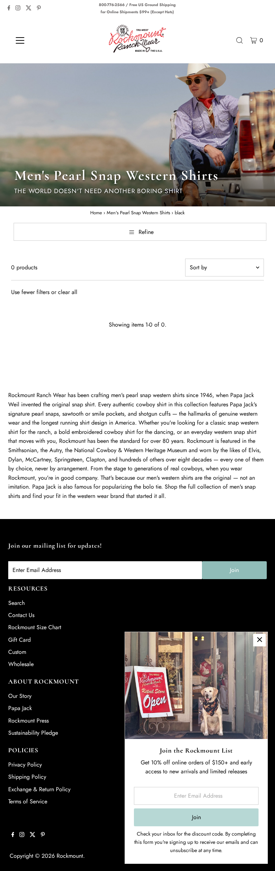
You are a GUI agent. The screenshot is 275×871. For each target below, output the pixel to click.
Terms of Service (27, 801)
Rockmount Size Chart (34, 627)
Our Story (20, 696)
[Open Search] (239, 40)
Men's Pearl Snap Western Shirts (138, 212)
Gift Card (19, 640)
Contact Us (21, 615)
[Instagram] (18, 8)
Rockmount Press (28, 720)
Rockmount (70, 856)
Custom (17, 652)
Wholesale (21, 664)
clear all (67, 292)
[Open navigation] (41, 40)
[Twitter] (28, 8)
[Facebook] (9, 8)
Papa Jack (20, 708)
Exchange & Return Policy (39, 789)
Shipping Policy (27, 777)
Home (96, 212)
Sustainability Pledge (33, 733)
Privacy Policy (25, 764)
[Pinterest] (39, 8)
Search (16, 603)
